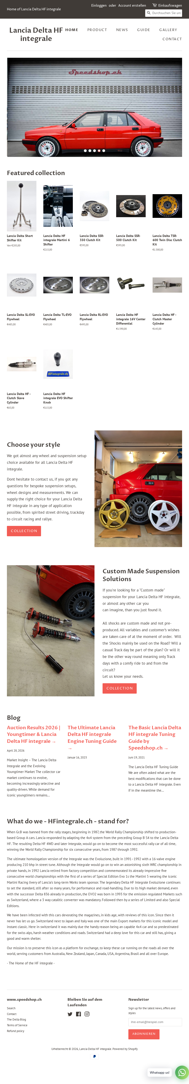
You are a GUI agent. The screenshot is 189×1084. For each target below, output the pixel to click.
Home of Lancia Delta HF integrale (34, 9)
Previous (17, 116)
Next (172, 116)
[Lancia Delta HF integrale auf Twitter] (70, 1033)
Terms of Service (17, 1043)
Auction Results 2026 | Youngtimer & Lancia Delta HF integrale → (33, 752)
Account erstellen (132, 5)
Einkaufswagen (170, 5)
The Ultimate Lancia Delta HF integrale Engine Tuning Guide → (92, 755)
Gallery (168, 30)
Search (11, 1026)
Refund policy (15, 1049)
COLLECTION (119, 706)
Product (97, 30)
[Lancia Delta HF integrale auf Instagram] (86, 1033)
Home (71, 30)
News (122, 30)
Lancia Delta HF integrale (36, 34)
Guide (143, 30)
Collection (24, 548)
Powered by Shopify (125, 1066)
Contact (172, 39)
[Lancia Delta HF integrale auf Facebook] (78, 1033)
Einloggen (99, 5)
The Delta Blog (16, 1037)
